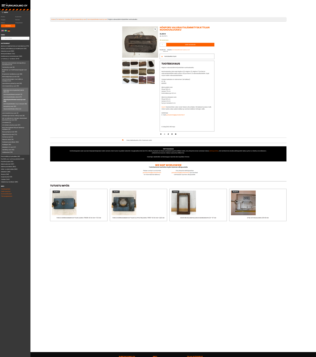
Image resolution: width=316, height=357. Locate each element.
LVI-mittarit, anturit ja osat (9, 125)
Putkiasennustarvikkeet (8, 142)
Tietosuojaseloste (6, 196)
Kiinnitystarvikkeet (6, 53)
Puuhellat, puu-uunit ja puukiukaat (11, 159)
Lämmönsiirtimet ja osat (9, 113)
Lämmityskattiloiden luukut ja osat (14, 99)
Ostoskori (8, 26)
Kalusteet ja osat (6, 51)
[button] (155, 29)
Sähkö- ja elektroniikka (7, 169)
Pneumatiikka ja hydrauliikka (9, 156)
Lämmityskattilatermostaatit (11, 94)
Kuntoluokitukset (6, 194)
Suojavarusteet (5, 177)
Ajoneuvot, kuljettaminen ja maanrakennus (13, 46)
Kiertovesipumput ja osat (9, 76)
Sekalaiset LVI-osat (7, 147)
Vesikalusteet (6, 152)
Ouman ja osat (6, 137)
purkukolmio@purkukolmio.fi (175, 115)
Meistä (3, 23)
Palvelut (17, 20)
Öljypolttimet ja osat (8, 134)
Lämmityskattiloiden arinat (11, 97)
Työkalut (3, 179)
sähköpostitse (213, 151)
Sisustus (3, 174)
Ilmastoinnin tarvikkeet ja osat (10, 74)
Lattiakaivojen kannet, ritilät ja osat (12, 115)
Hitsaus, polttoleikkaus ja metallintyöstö (12, 48)
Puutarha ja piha (5, 161)
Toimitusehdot (5, 189)
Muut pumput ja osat (8, 132)
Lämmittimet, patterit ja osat (10, 83)
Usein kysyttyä (5, 191)
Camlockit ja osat (7, 67)
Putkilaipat (5, 144)
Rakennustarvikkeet (6, 166)
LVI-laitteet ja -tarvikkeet (8, 59)
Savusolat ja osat (8, 106)
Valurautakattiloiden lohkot (11, 109)
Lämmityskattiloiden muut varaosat (13, 104)
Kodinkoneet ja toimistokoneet (10, 56)
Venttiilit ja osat (6, 150)
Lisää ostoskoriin (190, 45)
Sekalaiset (4, 172)
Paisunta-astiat (6, 139)
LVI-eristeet (5, 122)
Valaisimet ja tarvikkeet (7, 182)
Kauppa (3, 20)
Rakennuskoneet (6, 164)
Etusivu (3, 17)
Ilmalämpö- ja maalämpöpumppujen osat (14, 70)
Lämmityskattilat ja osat (9, 86)
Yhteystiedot (19, 23)
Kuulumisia (18, 17)
